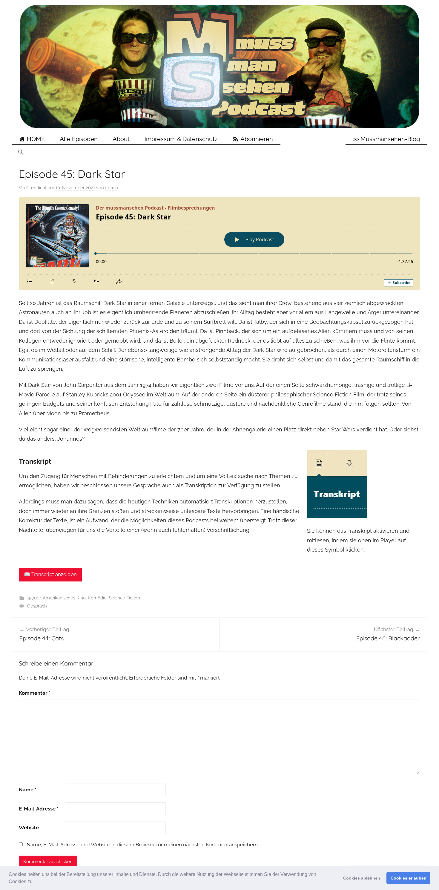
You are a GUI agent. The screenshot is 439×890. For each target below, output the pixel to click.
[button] (36, 882)
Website (29, 828)
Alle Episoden (79, 139)
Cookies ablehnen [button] (361, 878)
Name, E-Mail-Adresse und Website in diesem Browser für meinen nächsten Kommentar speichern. (143, 845)
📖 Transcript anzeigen (50, 574)
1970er (34, 598)
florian (111, 187)
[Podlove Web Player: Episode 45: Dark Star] (219, 243)
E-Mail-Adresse (39, 809)
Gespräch (37, 606)
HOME (36, 139)
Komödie (97, 598)
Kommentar (34, 693)
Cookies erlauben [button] (408, 878)
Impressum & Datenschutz (181, 139)
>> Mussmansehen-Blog (386, 139)
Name (27, 790)
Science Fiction (124, 598)
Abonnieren (256, 139)
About (121, 139)
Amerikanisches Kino (64, 598)
